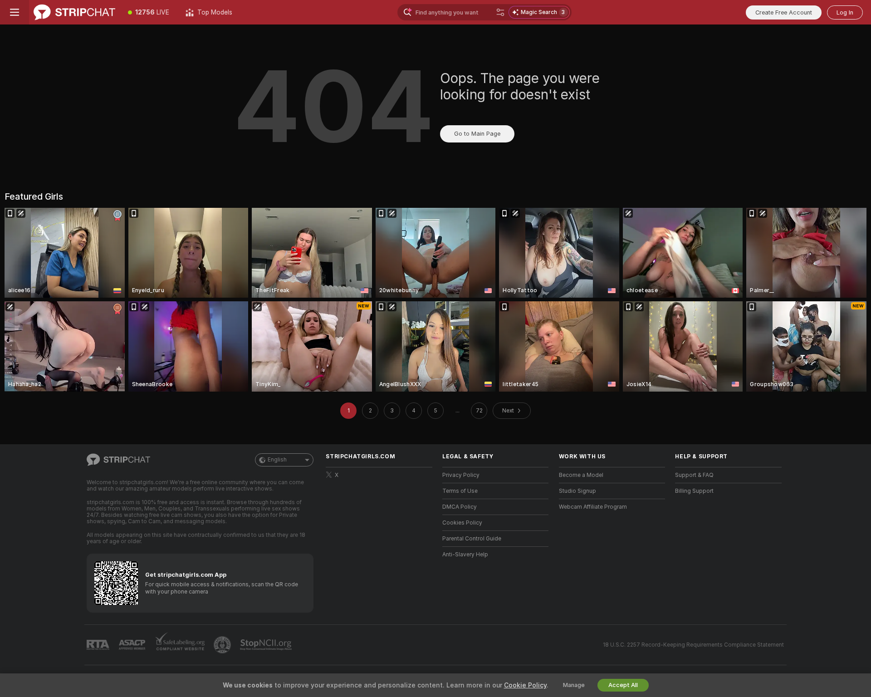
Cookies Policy (462, 523)
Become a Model (581, 475)
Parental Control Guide (471, 538)
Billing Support (694, 491)
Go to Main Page (477, 133)
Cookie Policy (525, 685)
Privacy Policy (461, 475)
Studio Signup (577, 491)
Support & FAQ (694, 475)
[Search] (500, 12)
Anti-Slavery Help (465, 554)
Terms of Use (460, 491)
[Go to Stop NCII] (267, 644)
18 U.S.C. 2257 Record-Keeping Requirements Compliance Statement (693, 645)
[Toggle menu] (14, 12)
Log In (845, 12)
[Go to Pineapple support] (223, 644)
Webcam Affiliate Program (593, 507)
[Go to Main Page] (74, 12)
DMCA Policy (459, 507)
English (277, 459)
